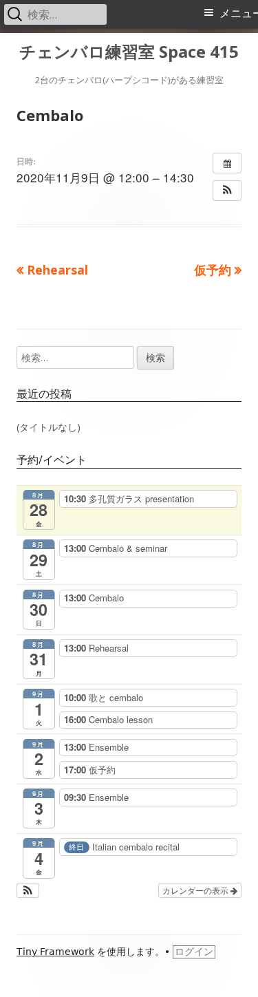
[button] (227, 190)
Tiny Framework (55, 951)
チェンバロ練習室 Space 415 (129, 52)
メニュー (238, 13)
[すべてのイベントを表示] (227, 163)
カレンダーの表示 (196, 890)
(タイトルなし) (48, 426)
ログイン (194, 951)
